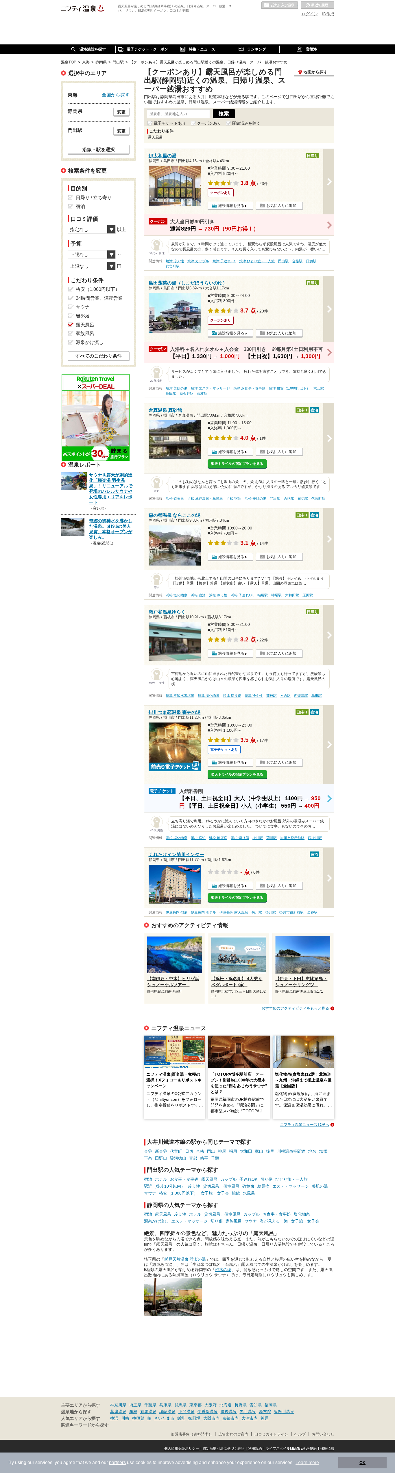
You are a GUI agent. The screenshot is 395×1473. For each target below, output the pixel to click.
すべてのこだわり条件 (98, 355)
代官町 (176, 1151)
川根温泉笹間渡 (291, 1151)
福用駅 (262, 595)
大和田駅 (292, 595)
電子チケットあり (170, 123)
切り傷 (266, 1179)
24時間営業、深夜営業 (99, 298)
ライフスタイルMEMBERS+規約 (291, 1448)
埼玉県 (135, 1405)
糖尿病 (263, 1186)
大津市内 (249, 1418)
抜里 (270, 1151)
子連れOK (248, 1179)
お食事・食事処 (184, 1179)
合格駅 (297, 261)
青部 (193, 1158)
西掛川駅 (315, 838)
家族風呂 (234, 1221)
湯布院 (265, 1411)
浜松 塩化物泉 (176, 595)
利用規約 (255, 1448)
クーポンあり (209, 123)
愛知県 (256, 1405)
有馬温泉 (148, 1411)
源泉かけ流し (156, 1221)
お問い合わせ (323, 1434)
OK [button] (362, 1462)
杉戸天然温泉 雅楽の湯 (185, 1259)
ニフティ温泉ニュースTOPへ (304, 1124)
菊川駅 (271, 838)
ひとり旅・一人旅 (291, 1179)
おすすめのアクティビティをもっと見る (295, 1008)
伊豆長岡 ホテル (203, 912)
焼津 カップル (198, 261)
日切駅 (311, 261)
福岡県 (271, 1405)
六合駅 (318, 388)
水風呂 (249, 1193)
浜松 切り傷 (240, 838)
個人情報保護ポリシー (181, 1448)
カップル (228, 1179)
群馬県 (180, 1405)
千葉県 (150, 1405)
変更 (121, 112)
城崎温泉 (167, 1411)
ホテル (161, 1179)
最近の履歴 (317, 5)
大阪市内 (211, 1418)
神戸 (265, 1418)
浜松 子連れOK (242, 595)
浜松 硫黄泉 (175, 499)
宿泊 (148, 1179)
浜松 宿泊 (233, 499)
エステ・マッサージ (290, 1186)
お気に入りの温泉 (279, 5)
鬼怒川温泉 (284, 1411)
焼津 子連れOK (224, 261)
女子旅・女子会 (215, 1193)
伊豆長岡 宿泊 (176, 912)
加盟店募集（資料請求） (191, 1434)
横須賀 (138, 1418)
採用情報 (327, 1448)
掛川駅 (257, 838)
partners (117, 1462)
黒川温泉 (248, 1411)
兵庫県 (165, 1405)
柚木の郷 (223, 1269)
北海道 (225, 1405)
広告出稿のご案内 (233, 1434)
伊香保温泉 (208, 1411)
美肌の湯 (320, 1186)
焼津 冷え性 (175, 261)
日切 (189, 1151)
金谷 (148, 1151)
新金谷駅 (186, 394)
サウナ (150, 1193)
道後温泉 (229, 1411)
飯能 (181, 1418)
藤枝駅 (202, 394)
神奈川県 (118, 1405)
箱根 (133, 1411)
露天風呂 (209, 1179)
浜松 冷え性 (218, 595)
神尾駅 (276, 595)
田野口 (161, 1158)
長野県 (241, 1405)
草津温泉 (118, 1411)
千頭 (215, 1158)
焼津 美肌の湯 (176, 388)
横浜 (114, 1418)
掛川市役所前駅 (292, 838)
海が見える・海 (274, 1221)
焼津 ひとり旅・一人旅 (257, 261)
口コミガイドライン (271, 1434)
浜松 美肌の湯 (255, 499)
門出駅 (283, 261)
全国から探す (116, 94)
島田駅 (171, 394)
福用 (233, 1151)
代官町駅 (173, 266)
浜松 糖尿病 (218, 838)
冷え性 (194, 1186)
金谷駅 (312, 912)
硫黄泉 (248, 1186)
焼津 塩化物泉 (208, 696)
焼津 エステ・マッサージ (210, 388)
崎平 (204, 1158)
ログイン (310, 14)
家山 (259, 1151)
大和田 (246, 1151)
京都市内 (230, 1418)
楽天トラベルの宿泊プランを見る (237, 464)
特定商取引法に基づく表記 (223, 1448)
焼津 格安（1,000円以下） (289, 388)
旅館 (236, 1193)
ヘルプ (300, 1434)
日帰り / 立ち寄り (94, 197)
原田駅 (307, 595)
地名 (312, 1151)
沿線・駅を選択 (98, 149)
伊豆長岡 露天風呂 (233, 912)
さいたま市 (164, 1418)
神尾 (222, 1151)
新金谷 (161, 1151)
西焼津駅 (301, 696)
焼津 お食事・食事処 (249, 388)
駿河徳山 (178, 1158)
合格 (200, 1151)
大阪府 (210, 1405)
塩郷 (323, 1151)
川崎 (125, 1418)
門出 (211, 1151)
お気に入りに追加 (281, 205)
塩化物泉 (302, 1214)
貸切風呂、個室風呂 (221, 1186)
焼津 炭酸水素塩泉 (180, 696)
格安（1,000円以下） (178, 1193)
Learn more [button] (307, 1462)
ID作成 (328, 14)
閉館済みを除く (246, 123)
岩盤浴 (83, 315)
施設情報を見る (231, 205)
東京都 (195, 1405)
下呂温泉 (186, 1411)
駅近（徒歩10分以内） (164, 1186)
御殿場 (194, 1418)
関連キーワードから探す (85, 1425)
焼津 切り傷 (232, 696)
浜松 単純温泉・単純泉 (205, 499)
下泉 (148, 1158)
